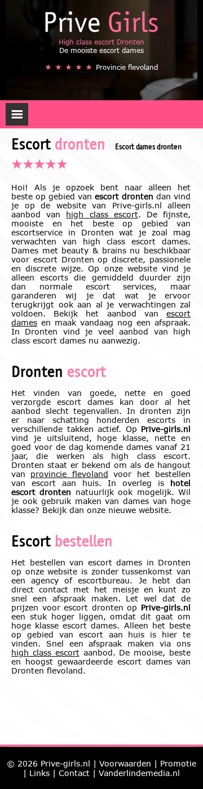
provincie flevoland (69, 474)
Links (39, 773)
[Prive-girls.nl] (101, 21)
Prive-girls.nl (65, 763)
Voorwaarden (125, 763)
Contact (74, 773)
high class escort (102, 214)
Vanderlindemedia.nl (139, 773)
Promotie (178, 763)
